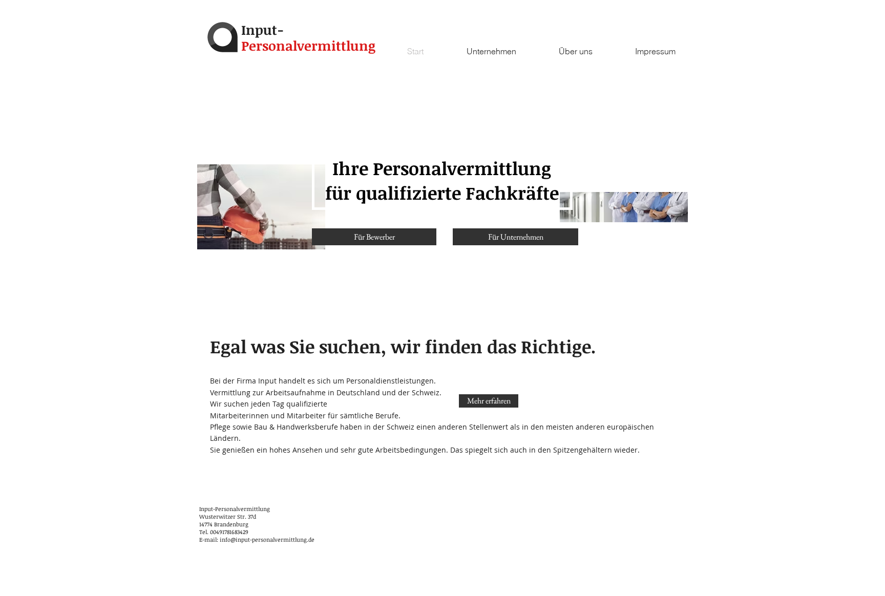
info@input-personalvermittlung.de (267, 539)
